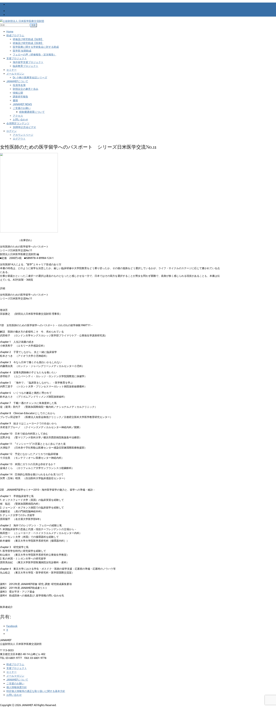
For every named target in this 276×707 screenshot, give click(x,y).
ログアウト (19, 138)
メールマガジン (15, 73)
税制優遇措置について (32, 111)
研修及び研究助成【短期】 (28, 39)
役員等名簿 (19, 85)
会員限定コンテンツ (17, 123)
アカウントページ (23, 134)
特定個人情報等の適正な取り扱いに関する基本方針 (35, 691)
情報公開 (18, 92)
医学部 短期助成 (22, 50)
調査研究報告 (20, 96)
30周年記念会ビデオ (24, 127)
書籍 (15, 100)
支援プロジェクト (16, 58)
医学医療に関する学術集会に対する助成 (36, 46)
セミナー (11, 69)
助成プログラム (15, 35)
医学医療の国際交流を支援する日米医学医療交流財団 (37, 4)
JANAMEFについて (17, 81)
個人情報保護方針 (16, 687)
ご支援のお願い (22, 108)
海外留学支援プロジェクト (28, 62)
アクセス (18, 115)
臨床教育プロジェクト (25, 66)
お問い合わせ (20, 119)
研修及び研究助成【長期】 (28, 43)
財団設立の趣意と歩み (25, 88)
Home (9, 31)
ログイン (11, 131)
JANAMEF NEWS (22, 104)
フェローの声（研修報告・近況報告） (34, 54)
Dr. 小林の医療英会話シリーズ (30, 77)
